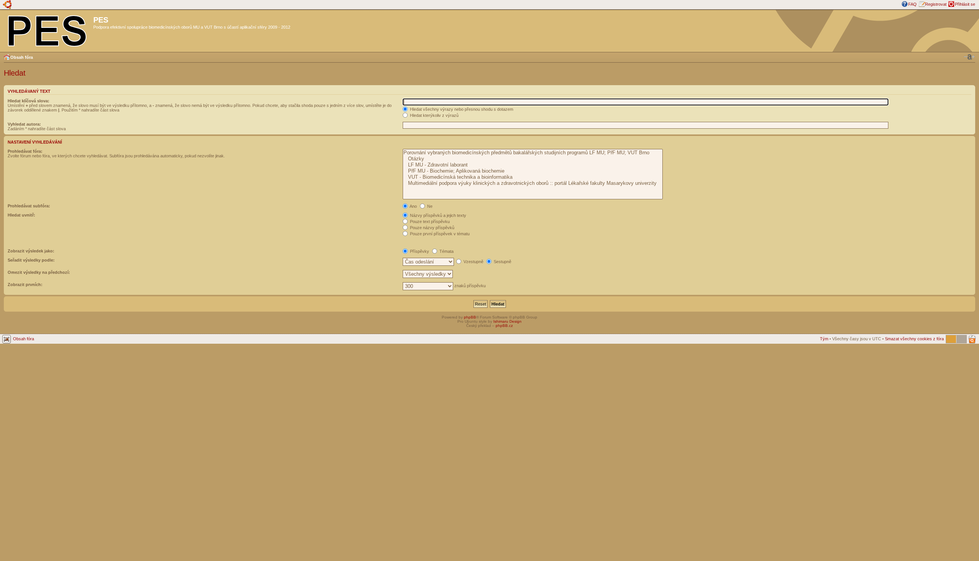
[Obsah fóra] (47, 29)
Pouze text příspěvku (429, 221)
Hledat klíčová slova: (28, 101)
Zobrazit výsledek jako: (31, 251)
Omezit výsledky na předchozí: (39, 272)
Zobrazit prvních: (25, 284)
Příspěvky (419, 251)
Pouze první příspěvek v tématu (439, 233)
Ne (429, 206)
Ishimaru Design (507, 321)
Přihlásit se (965, 4)
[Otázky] (532, 159)
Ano (413, 206)
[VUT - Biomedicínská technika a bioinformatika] (532, 177)
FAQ (912, 4)
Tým (824, 338)
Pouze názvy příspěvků (431, 227)
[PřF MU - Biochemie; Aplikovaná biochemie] (532, 171)
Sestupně (502, 261)
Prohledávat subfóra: (29, 206)
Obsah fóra (21, 57)
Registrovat (935, 4)
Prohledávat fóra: (25, 151)
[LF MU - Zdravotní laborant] (532, 165)
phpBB (470, 317)
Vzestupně (472, 261)
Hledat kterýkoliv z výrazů (434, 115)
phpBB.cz (504, 325)
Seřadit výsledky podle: (31, 260)
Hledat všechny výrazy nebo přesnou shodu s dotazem (461, 109)
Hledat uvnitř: (21, 215)
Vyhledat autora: (24, 124)
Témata (446, 251)
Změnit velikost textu (969, 57)
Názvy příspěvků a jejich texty (437, 215)
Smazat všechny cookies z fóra (914, 338)
